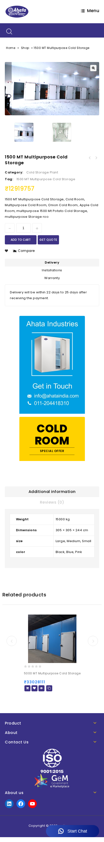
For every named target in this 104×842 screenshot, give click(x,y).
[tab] (52, 491)
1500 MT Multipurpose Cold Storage (45, 179)
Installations (52, 270)
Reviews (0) (52, 502)
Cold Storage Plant (42, 172)
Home (10, 48)
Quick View (41, 688)
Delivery (52, 262)
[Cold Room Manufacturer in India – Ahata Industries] (17, 11)
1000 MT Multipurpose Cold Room (96, 158)
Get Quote (48, 240)
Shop (25, 48)
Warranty (52, 278)
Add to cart (21, 240)
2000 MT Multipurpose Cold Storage (89, 158)
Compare (26, 250)
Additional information (52, 491)
